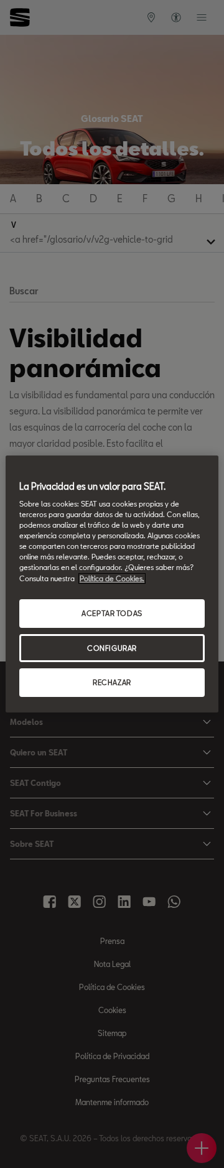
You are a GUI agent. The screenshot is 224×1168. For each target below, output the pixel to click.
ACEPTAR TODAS (112, 613)
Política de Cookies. (112, 578)
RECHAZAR (112, 683)
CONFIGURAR (112, 648)
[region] (112, 584)
